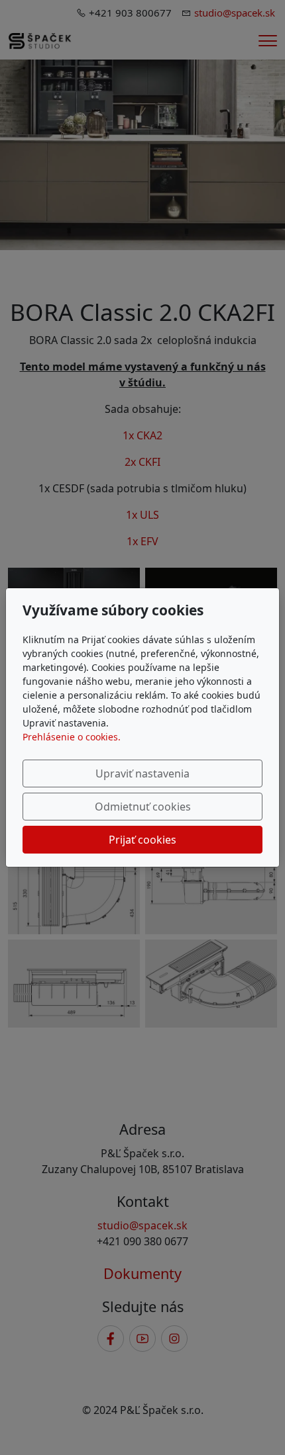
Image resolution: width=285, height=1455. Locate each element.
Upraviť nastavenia (142, 773)
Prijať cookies (142, 839)
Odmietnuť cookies (143, 806)
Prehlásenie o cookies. (72, 736)
